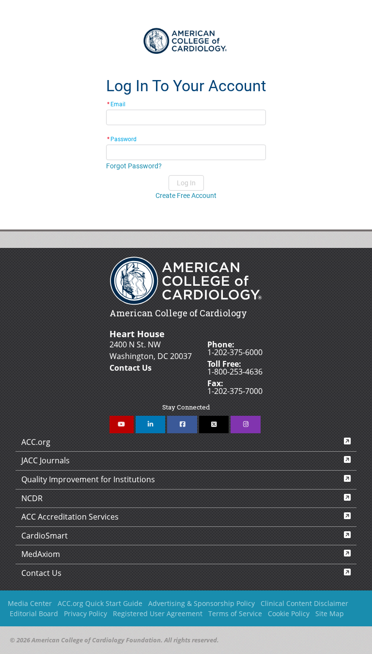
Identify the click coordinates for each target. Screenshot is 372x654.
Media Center (30, 603)
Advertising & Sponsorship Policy (201, 603)
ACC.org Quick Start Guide (100, 603)
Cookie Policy (289, 613)
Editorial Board (34, 613)
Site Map (329, 613)
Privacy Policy (85, 613)
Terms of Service (235, 613)
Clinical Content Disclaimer (304, 603)
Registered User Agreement (157, 613)
